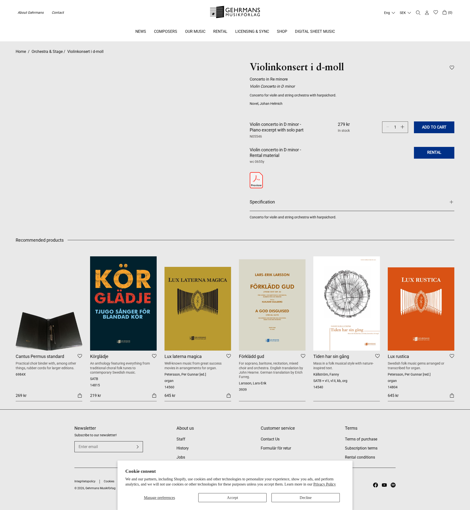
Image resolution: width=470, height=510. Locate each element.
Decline (306, 498)
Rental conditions (360, 457)
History (182, 448)
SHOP (282, 31)
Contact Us (270, 439)
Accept (232, 498)
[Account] (426, 12)
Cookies (109, 481)
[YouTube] (384, 485)
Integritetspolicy (84, 481)
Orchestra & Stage (47, 51)
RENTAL (220, 31)
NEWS (140, 31)
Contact (58, 12)
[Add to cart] (79, 395)
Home (21, 51)
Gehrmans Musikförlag (100, 488)
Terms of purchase (361, 439)
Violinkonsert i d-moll (85, 51)
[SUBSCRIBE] (137, 446)
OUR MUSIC (195, 31)
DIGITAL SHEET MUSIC (315, 31)
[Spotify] (393, 485)
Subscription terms (361, 448)
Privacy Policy (324, 484)
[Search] (418, 13)
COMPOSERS (165, 31)
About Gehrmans (31, 12)
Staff (180, 439)
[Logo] (235, 13)
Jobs (180, 457)
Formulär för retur (276, 448)
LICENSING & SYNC (252, 31)
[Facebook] (375, 485)
